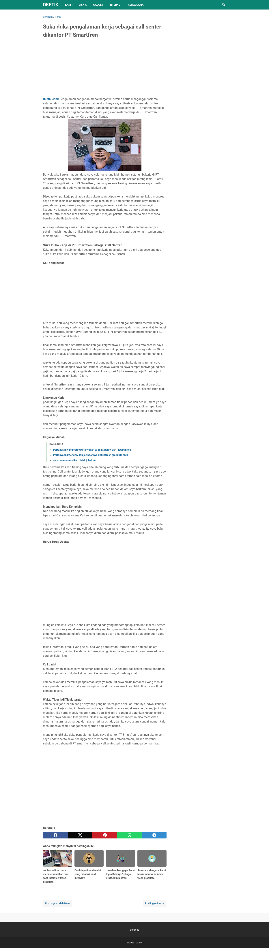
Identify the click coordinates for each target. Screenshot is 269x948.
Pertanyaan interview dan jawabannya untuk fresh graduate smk (90, 455)
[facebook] (55, 835)
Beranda (134, 929)
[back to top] (261, 939)
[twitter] (80, 835)
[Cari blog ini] (224, 5)
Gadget (98, 4)
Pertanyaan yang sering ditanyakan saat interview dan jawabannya (92, 449)
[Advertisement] (105, 69)
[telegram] (154, 835)
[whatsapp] (129, 835)
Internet (115, 4)
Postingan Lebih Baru (57, 903)
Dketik (50, 4)
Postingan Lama (154, 903)
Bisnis (83, 4)
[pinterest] (104, 835)
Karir (68, 4)
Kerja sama (135, 4)
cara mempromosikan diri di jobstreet (75, 460)
